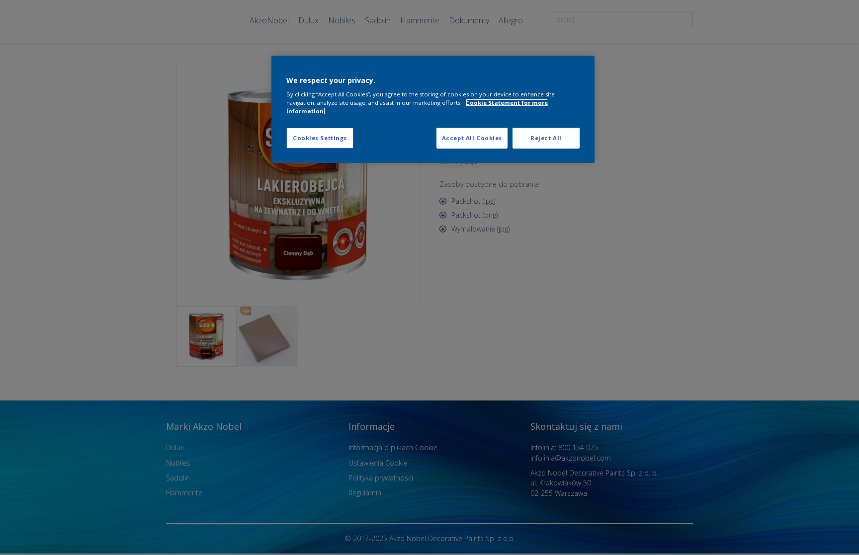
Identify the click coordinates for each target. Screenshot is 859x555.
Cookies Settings (320, 138)
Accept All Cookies (472, 138)
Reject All (546, 138)
